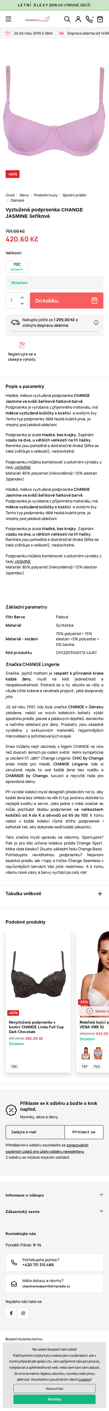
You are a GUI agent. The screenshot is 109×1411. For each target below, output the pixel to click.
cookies (85, 1379)
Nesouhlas (54, 1388)
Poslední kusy (46, 194)
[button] (8, 19)
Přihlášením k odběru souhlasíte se (47, 1148)
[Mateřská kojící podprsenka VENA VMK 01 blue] (98, 1053)
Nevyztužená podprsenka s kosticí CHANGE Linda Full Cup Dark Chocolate (36, 1027)
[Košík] (100, 19)
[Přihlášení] (78, 19)
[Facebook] (11, 1313)
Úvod (10, 194)
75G (96, 1066)
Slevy (24, 194)
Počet (11, 300)
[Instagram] (23, 1313)
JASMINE (23, 467)
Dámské (17, 200)
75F (85, 1066)
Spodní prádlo (74, 194)
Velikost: (14, 252)
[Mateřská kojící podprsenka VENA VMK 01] (86, 1053)
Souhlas (54, 1399)
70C (14, 1066)
